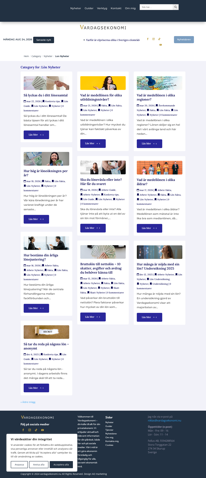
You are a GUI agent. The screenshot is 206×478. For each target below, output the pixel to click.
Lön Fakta (60, 181)
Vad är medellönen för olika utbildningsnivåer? (101, 97)
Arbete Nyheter (35, 270)
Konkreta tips (52, 101)
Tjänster (109, 430)
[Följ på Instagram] (153, 39)
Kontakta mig (112, 441)
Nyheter (75, 8)
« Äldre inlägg (28, 402)
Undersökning (160, 283)
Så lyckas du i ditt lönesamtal (46, 95)
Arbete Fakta (51, 265)
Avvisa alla (38, 464)
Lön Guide (88, 199)
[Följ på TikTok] (159, 39)
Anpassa (19, 464)
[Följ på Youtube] (160, 45)
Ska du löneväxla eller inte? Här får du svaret (101, 182)
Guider (89, 8)
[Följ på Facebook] (147, 39)
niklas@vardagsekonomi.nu (164, 420)
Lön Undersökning (160, 279)
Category (36, 56)
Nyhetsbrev (184, 39)
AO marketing (99, 473)
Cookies (109, 445)
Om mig (130, 8)
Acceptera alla (61, 464)
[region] (41, 453)
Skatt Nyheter (97, 292)
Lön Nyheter (40, 106)
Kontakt (116, 8)
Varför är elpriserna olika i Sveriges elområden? (110, 40)
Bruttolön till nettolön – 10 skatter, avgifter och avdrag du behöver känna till (101, 268)
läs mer (33, 134)
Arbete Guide (108, 189)
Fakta (47, 181)
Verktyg (102, 8)
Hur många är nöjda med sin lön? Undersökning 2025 (158, 266)
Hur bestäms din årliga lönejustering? (41, 257)
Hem (26, 56)
